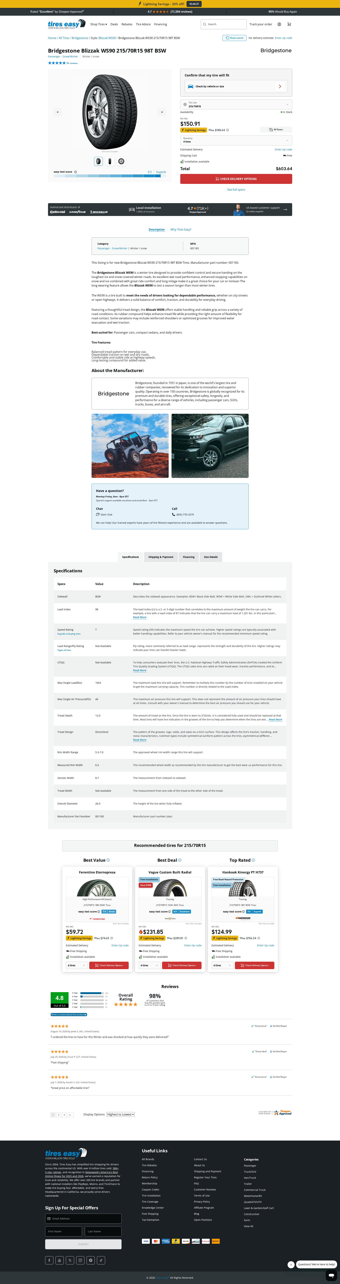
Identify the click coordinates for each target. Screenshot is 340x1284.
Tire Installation (151, 1195)
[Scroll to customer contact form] (285, 209)
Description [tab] (157, 229)
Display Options (94, 1114)
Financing (160, 24)
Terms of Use (202, 1195)
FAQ (196, 1183)
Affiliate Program (204, 1207)
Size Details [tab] (211, 557)
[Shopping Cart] (289, 24)
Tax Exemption (150, 1219)
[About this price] (228, 130)
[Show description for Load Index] (95, 611)
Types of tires (64, 650)
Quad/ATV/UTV (252, 1202)
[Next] (162, 112)
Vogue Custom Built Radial (170, 872)
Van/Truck (250, 1177)
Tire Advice (143, 24)
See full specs (236, 190)
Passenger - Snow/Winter (63, 56)
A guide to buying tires (68, 633)
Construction (251, 1214)
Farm (247, 1220)
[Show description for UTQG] (95, 664)
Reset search (236, 37)
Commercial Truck (255, 1190)
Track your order (261, 24)
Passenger (250, 1165)
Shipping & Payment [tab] (160, 557)
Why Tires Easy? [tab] (180, 229)
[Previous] (58, 112)
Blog (196, 1213)
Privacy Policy (202, 1201)
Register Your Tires (205, 1177)
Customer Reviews (205, 1189)
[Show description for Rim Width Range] (95, 754)
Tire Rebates (149, 1165)
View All (248, 1226)
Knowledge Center (153, 1207)
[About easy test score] (75, 172)
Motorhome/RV (253, 1196)
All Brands (148, 1159)
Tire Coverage (150, 1201)
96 (72, 63)
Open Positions (203, 1219)
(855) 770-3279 (185, 514)
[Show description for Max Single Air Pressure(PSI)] (95, 701)
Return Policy (150, 1177)
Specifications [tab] (130, 557)
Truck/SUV (250, 1171)
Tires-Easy (162, 1277)
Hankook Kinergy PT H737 (242, 872)
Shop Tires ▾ (98, 24)
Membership (149, 1183)
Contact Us (200, 1159)
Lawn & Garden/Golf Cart (259, 1208)
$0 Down (278, 129)
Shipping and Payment (207, 1171)
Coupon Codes (150, 1189)
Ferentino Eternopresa (97, 872)
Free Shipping (150, 1213)
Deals (114, 24)
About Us (199, 1165)
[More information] (108, 860)
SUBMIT (83, 1244)
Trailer (248, 1183)
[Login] (279, 24)
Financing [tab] (189, 557)
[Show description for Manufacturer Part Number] (95, 818)
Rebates (127, 24)
